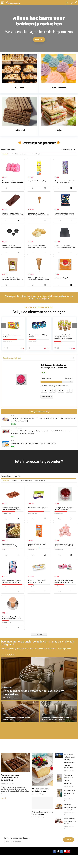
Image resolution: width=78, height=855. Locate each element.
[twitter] (58, 851)
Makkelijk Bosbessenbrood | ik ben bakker (70, 807)
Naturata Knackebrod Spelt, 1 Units (38, 508)
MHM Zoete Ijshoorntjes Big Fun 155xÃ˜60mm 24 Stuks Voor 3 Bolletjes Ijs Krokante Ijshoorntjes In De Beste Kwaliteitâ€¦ (38, 280)
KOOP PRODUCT (68, 399)
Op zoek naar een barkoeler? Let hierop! (70, 793)
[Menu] (2, 2)
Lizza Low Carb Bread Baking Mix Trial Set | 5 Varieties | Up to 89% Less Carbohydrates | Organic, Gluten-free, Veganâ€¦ (41, 338)
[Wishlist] (71, 2)
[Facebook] (54, 851)
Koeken (13, 415)
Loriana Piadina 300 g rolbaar (62, 278)
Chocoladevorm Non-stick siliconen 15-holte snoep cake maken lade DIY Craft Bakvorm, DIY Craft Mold (12, 215)
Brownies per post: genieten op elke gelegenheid (10, 777)
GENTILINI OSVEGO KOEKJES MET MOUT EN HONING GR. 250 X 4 (33, 443)
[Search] (67, 2)
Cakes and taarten (16, 428)
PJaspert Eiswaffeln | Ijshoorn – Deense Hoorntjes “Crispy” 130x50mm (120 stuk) (38, 215)
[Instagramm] (61, 851)
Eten (2, 798)
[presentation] (3, 325)
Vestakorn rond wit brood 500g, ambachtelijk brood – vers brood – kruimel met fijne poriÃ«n (37, 247)
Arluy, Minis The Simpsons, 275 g (37, 181)
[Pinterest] (68, 851)
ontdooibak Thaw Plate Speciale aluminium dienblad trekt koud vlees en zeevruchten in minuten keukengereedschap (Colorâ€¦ (65, 248)
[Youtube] (65, 851)
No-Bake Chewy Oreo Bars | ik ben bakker (70, 821)
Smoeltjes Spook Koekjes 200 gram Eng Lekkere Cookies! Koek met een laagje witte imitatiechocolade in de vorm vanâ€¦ (64, 216)
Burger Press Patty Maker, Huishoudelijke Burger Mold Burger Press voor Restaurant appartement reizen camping (11, 248)
